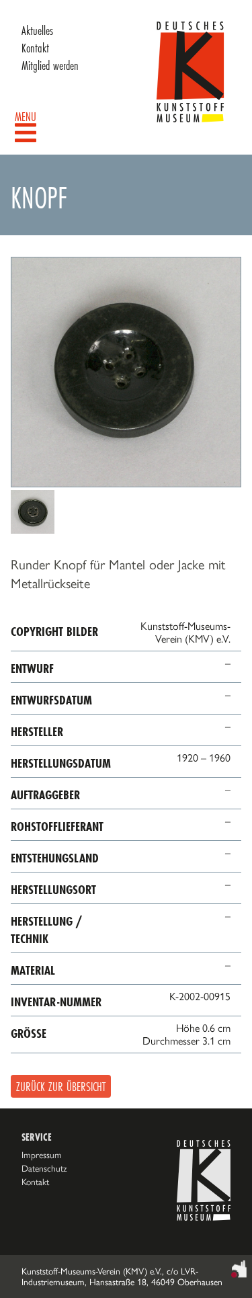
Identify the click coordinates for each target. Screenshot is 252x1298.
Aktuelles (37, 30)
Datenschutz (44, 1168)
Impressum (42, 1154)
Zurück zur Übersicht (61, 1086)
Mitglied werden (50, 65)
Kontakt (35, 47)
